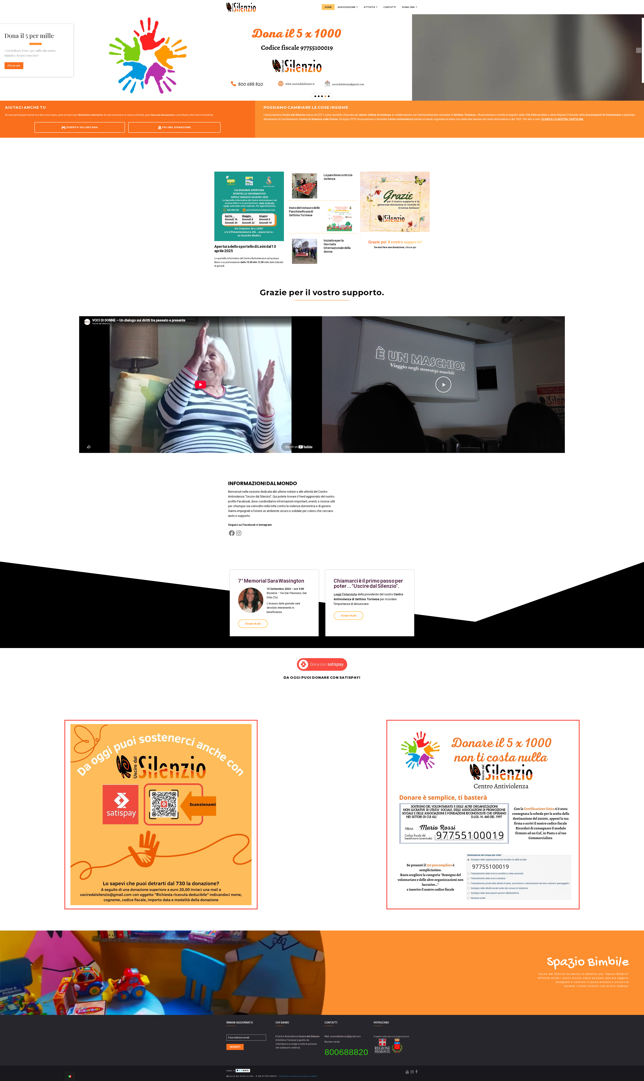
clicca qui (410, 247)
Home (328, 7)
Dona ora (408, 7)
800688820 (346, 1052)
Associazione (347, 7)
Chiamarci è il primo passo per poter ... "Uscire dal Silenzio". (368, 583)
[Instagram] (238, 533)
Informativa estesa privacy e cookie (298, 1076)
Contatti (389, 7)
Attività (370, 7)
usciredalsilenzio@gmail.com (345, 1036)
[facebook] (416, 1072)
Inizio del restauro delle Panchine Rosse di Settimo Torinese (304, 211)
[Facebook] (231, 533)
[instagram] (412, 1072)
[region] (322, 50)
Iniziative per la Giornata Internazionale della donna (337, 246)
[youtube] (407, 1072)
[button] (5, 50)
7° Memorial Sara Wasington (271, 581)
